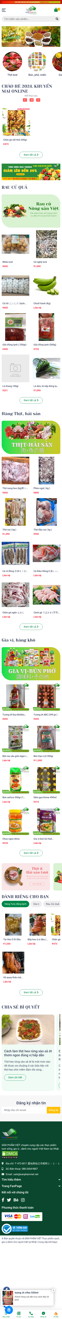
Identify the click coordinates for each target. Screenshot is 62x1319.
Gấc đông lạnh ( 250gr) (14, 344)
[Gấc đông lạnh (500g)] (47, 327)
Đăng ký (53, 1110)
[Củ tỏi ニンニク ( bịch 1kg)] (15, 286)
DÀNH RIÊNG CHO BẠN (25, 896)
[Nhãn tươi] (15, 244)
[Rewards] (9, 1310)
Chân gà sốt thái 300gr (15, 139)
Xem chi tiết (15, 1077)
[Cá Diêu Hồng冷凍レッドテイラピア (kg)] (47, 553)
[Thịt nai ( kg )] (15, 512)
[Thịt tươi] (12, 61)
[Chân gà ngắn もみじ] (15, 595)
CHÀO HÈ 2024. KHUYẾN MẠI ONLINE (27, 89)
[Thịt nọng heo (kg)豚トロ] (15, 471)
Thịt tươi (12, 74)
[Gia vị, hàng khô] (31, 663)
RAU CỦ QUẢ (14, 187)
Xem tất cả (30, 154)
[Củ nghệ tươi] (47, 244)
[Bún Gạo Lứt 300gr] (47, 738)
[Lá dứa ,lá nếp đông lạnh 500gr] (47, 368)
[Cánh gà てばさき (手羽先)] (47, 595)
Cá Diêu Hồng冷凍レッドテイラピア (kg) (46, 572)
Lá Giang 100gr (10, 386)
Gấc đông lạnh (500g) (45, 344)
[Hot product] (31, 172)
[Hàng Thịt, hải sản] (31, 437)
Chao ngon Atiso (11, 838)
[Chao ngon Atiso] (15, 821)
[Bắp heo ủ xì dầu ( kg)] (38, 925)
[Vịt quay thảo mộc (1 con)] (13, 963)
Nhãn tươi (7, 262)
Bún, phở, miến (37, 74)
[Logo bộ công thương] (15, 1228)
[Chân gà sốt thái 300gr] (16, 122)
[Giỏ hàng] (56, 10)
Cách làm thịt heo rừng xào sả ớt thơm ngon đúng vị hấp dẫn (28, 1053)
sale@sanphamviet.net (25, 1174)
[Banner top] (31, 1)
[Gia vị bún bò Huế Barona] (47, 821)
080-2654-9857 (30, 1168)
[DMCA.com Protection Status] (10, 1154)
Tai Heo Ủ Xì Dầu (12, 939)
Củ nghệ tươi (40, 262)
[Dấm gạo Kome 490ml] (47, 780)
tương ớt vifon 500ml (26, 1292)
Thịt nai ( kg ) (9, 529)
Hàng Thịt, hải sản (21, 413)
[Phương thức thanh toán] (22, 1216)
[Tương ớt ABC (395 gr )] (47, 697)
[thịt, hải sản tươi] (26, 876)
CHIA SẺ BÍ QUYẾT (21, 1007)
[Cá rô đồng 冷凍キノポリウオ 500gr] (15, 553)
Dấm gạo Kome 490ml (45, 797)
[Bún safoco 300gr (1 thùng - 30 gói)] (15, 780)
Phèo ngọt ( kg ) (42, 488)
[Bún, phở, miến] (37, 61)
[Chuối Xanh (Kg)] (47, 286)
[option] (31, 36)
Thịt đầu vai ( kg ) (43, 529)
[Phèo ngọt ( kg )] (47, 471)
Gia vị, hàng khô (18, 640)
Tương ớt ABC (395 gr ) (45, 714)
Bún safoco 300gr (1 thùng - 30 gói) (12, 799)
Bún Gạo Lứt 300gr (43, 756)
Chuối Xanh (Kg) (42, 303)
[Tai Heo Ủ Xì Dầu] (13, 925)
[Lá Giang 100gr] (15, 368)
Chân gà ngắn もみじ (13, 612)
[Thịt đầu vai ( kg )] (47, 512)
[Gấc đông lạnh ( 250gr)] (15, 327)
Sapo (54, 1242)
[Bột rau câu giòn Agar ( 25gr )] (15, 738)
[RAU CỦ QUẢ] (31, 210)
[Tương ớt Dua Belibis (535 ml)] (15, 697)
